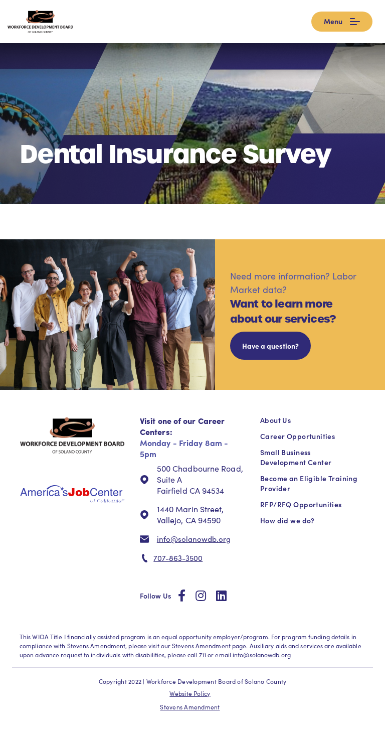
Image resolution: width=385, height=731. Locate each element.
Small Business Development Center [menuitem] (295, 457)
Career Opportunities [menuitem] (297, 436)
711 (202, 655)
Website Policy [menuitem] (189, 693)
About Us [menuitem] (275, 420)
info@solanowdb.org (194, 539)
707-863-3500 (178, 558)
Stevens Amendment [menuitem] (190, 707)
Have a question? (270, 346)
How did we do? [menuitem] (287, 520)
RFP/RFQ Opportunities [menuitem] (301, 504)
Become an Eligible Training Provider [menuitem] (308, 483)
